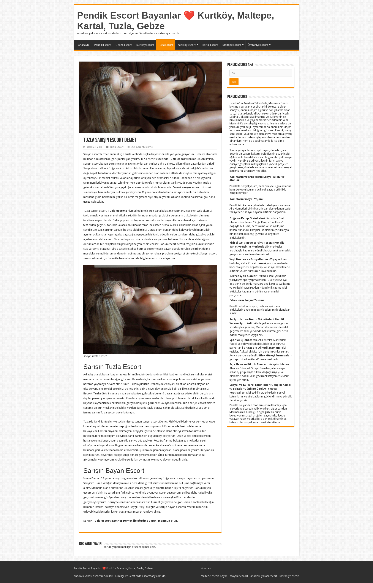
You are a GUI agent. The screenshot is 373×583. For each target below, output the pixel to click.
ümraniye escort (289, 576)
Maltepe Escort (232, 44)
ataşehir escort (239, 576)
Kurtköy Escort (145, 44)
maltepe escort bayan (214, 576)
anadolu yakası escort (263, 576)
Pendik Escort (102, 44)
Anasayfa (84, 44)
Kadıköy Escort (187, 44)
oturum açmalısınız (143, 546)
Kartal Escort (210, 44)
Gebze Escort (123, 44)
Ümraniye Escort (258, 44)
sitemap (206, 568)
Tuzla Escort (165, 44)
